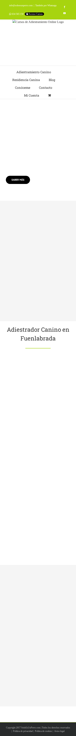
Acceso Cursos (35, 14)
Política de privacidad (23, 731)
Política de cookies (43, 731)
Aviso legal (59, 731)
